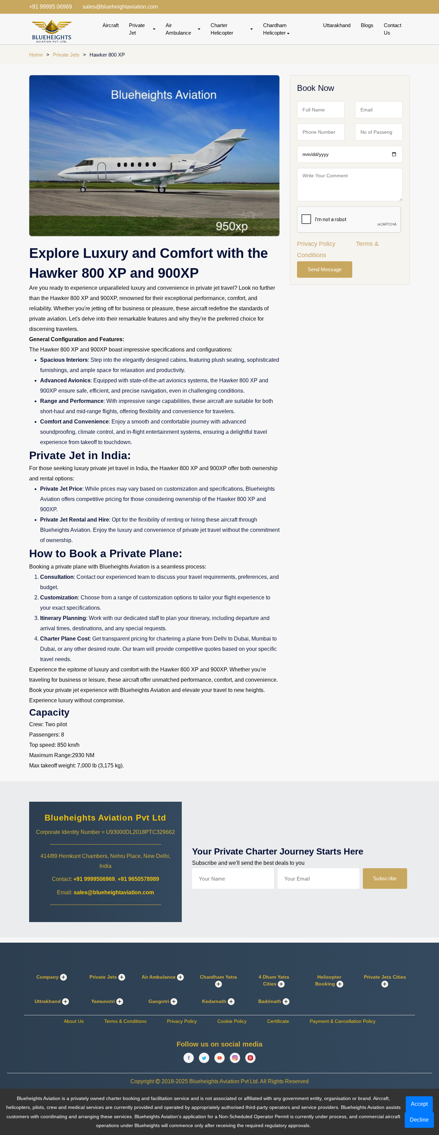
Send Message (325, 269)
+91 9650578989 (138, 879)
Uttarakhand (337, 25)
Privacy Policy (316, 243)
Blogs (367, 25)
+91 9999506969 (94, 879)
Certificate (278, 1021)
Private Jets (66, 55)
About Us (74, 1021)
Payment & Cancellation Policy (343, 1021)
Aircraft (111, 25)
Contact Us (392, 29)
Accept (419, 1104)
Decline (419, 1120)
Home (36, 55)
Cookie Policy (232, 1021)
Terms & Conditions (125, 1021)
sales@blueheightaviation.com (114, 892)
